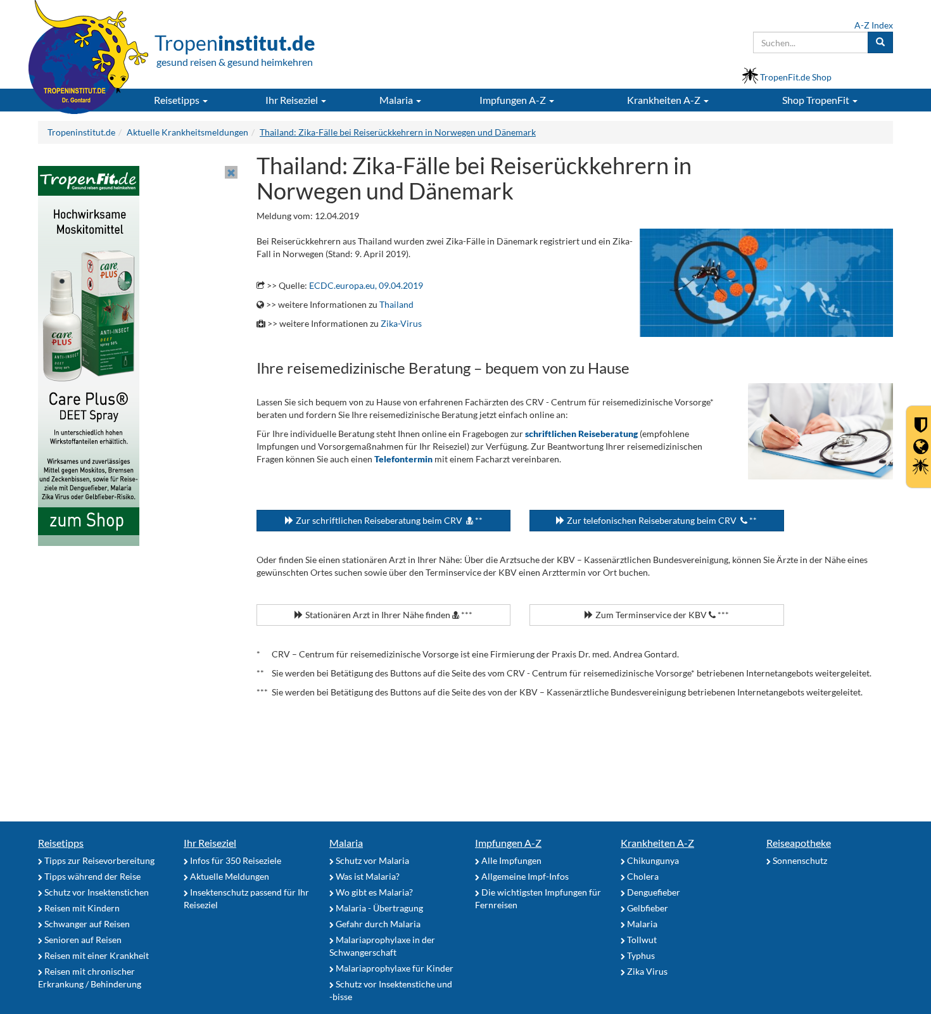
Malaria (346, 843)
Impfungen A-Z (508, 843)
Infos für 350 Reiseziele (234, 860)
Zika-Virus (401, 323)
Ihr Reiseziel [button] (292, 100)
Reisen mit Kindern (81, 908)
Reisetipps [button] (177, 100)
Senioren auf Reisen (82, 939)
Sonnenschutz (799, 860)
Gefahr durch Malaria (377, 923)
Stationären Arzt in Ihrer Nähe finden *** (387, 614)
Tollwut (641, 939)
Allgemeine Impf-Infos (524, 876)
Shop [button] (815, 100)
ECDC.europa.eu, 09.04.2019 (366, 285)
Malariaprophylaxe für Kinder (393, 968)
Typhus (640, 955)
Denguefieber (652, 892)
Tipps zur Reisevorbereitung (98, 860)
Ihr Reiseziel (210, 843)
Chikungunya (652, 860)
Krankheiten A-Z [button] (664, 100)
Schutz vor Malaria (371, 860)
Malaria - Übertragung (378, 908)
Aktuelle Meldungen (228, 876)
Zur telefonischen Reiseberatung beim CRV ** (661, 520)
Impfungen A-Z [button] (513, 100)
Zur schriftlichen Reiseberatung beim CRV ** (388, 520)
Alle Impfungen (510, 860)
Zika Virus (646, 971)
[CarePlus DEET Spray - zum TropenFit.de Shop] (88, 355)
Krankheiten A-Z (657, 843)
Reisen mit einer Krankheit (95, 955)
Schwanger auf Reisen (86, 923)
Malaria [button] (397, 100)
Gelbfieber (646, 908)
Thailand (396, 304)
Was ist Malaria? (367, 876)
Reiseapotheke (798, 843)
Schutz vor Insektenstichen (95, 892)
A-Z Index (873, 25)
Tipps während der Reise (91, 876)
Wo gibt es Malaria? (373, 892)
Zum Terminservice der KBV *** (661, 614)
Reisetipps (61, 843)
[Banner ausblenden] (231, 172)
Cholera (642, 876)
